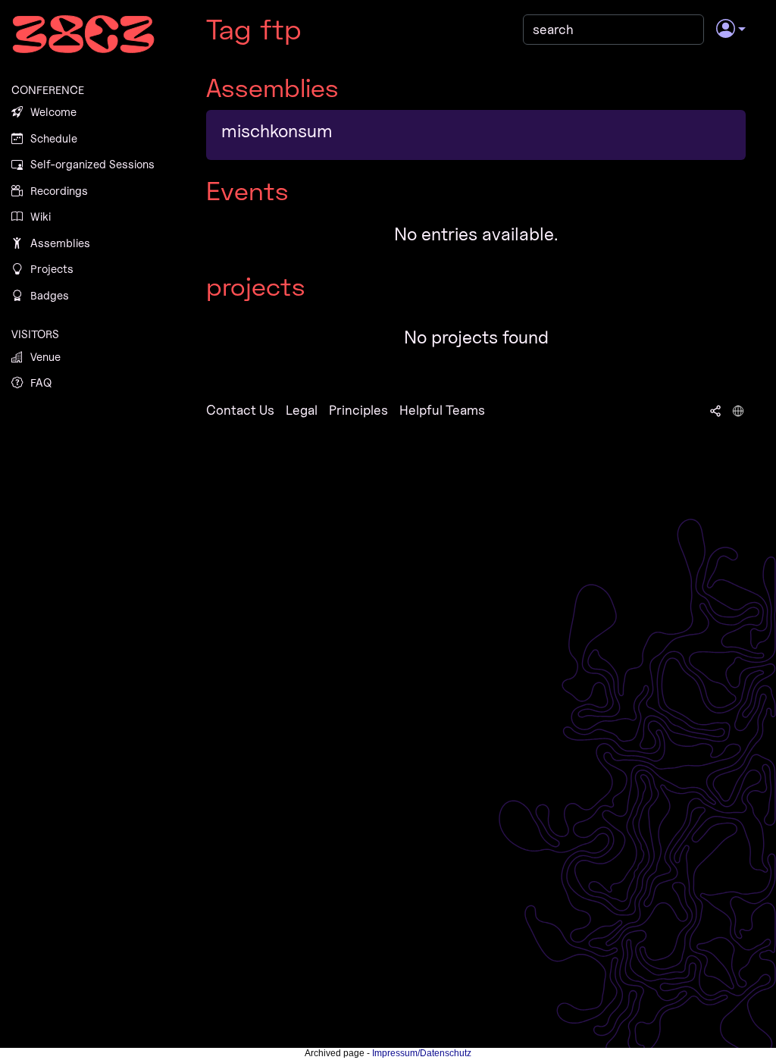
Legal (302, 410)
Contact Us (240, 410)
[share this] (715, 410)
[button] (731, 29)
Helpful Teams (442, 410)
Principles (358, 410)
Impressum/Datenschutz (421, 1053)
